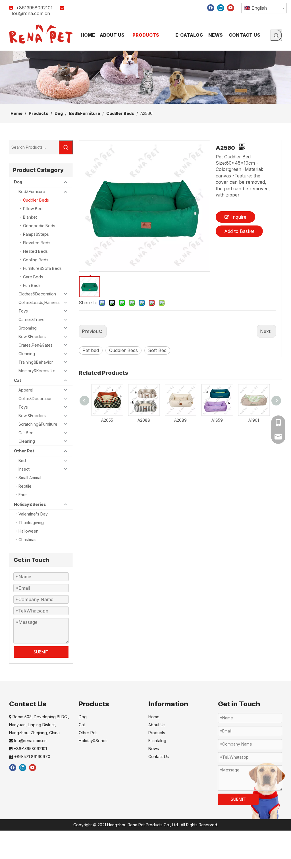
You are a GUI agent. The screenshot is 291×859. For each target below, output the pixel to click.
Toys (23, 311)
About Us (156, 724)
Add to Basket (239, 231)
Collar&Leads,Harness (39, 302)
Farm (23, 494)
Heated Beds (35, 251)
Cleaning (26, 353)
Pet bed (90, 350)
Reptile (25, 486)
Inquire (238, 217)
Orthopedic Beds (39, 225)
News (153, 748)
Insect (24, 469)
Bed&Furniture (31, 191)
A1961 (253, 420)
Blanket (30, 217)
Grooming (27, 328)
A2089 (180, 420)
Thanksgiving (31, 522)
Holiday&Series (30, 504)
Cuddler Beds (36, 200)
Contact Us (158, 756)
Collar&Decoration (35, 398)
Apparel (25, 390)
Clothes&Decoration (37, 293)
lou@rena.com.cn (31, 13)
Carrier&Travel (31, 319)
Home (153, 716)
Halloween (28, 531)
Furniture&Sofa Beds (42, 268)
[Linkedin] (220, 7)
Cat (17, 380)
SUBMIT (41, 651)
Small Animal (29, 477)
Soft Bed (157, 350)
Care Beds (33, 276)
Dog (18, 181)
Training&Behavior (35, 362)
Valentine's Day (33, 514)
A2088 (144, 420)
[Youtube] (230, 7)
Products (156, 732)
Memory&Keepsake (36, 370)
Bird (22, 460)
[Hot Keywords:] (276, 35)
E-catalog (157, 740)
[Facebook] (210, 7)
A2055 (107, 420)
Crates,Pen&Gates (35, 345)
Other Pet (24, 450)
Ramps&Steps (36, 234)
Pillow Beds (34, 208)
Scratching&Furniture (37, 424)
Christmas (27, 539)
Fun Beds (32, 285)
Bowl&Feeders (32, 336)
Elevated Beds (36, 242)
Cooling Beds (35, 259)
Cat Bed (26, 432)
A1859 (217, 420)
